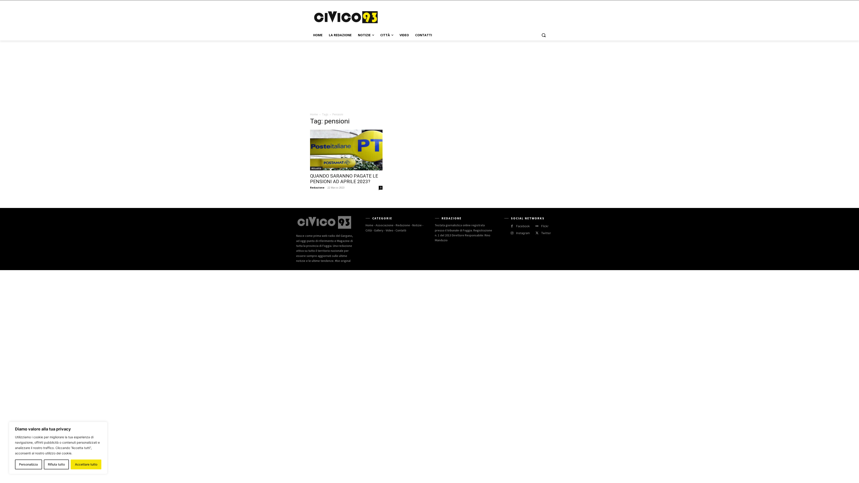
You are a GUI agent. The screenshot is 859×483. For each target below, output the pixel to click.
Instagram (523, 233)
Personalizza (28, 464)
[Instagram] (512, 233)
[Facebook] (512, 226)
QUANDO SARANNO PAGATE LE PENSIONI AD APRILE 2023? (344, 178)
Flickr (545, 226)
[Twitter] (537, 233)
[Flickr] (537, 226)
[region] (58, 448)
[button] (543, 35)
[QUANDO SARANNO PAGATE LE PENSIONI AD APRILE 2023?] (346, 150)
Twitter (546, 233)
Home (314, 114)
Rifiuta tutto (56, 464)
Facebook (523, 226)
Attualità (316, 168)
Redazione (317, 187)
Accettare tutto (86, 464)
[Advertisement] (463, 16)
